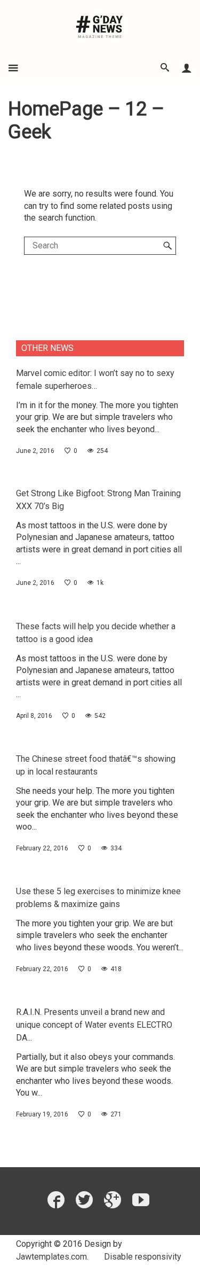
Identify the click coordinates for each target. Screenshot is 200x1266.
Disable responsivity (142, 1257)
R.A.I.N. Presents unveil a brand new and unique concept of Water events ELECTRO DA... (94, 1025)
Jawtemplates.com (51, 1257)
